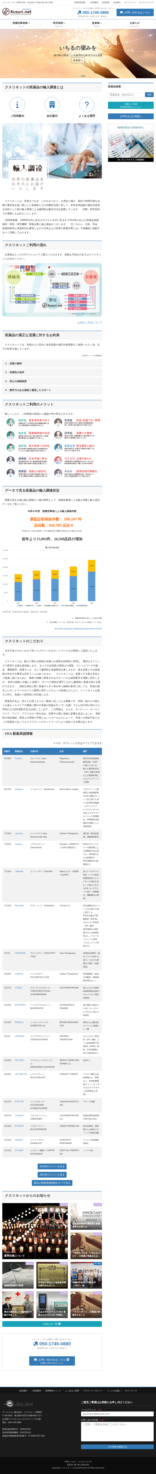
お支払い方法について (90, 322)
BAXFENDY (20, 1005)
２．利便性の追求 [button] (14, 372)
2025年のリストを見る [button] (52, 1166)
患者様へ (78, 60)
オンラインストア (146, 2)
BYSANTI (19, 1126)
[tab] (52, 363)
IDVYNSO (19, 1060)
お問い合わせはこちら (137, 12)
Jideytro (18, 844)
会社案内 (117, 2)
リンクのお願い (114, 1391)
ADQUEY (19, 1140)
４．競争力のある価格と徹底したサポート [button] (28, 390)
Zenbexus (19, 789)
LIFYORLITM (21, 1074)
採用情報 (105, 2)
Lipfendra (19, 871)
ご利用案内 (93, 2)
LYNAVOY (19, 1115)
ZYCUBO (19, 1150)
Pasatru (18, 758)
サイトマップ (129, 2)
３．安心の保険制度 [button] (16, 381)
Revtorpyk (19, 905)
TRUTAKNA (20, 953)
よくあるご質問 (72, 1391)
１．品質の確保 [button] (13, 363)
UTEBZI (18, 988)
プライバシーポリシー (93, 1391)
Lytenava (19, 833)
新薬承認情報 (79, 2)
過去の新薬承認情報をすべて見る (52, 1183)
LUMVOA (19, 974)
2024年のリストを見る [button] (52, 1174)
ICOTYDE (19, 1101)
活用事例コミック (53, 1391)
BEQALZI (19, 1022)
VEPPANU (19, 1036)
